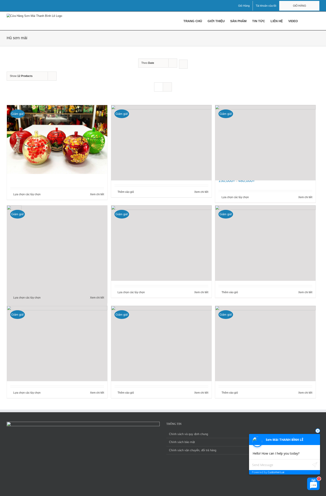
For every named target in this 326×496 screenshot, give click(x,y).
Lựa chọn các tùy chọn (27, 194)
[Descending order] (183, 64)
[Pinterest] (92, 493)
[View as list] (167, 87)
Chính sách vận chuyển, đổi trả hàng (192, 450)
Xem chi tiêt (97, 194)
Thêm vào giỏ (126, 191)
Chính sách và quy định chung (188, 434)
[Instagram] (86, 493)
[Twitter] (80, 493)
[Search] (312, 21)
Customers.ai (276, 472)
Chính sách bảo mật (182, 442)
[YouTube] (74, 493)
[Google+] (98, 493)
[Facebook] (68, 493)
